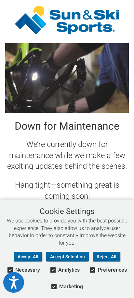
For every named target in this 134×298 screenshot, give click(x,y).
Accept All (28, 256)
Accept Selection (67, 256)
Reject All (106, 256)
